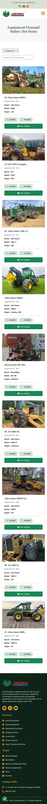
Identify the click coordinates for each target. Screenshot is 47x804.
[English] (20, 6)
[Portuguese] (23, 6)
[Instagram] (10, 708)
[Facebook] (4, 708)
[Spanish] (27, 6)
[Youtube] (16, 708)
